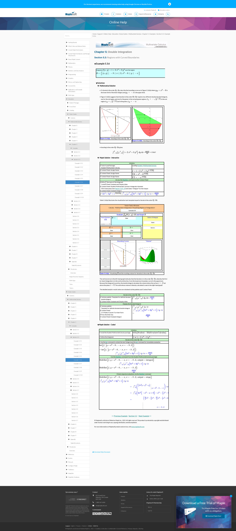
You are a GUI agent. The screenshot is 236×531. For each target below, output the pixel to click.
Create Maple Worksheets (75, 50)
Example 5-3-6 (79, 182)
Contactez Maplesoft (150, 10)
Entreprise (123, 511)
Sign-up (150, 507)
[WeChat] (110, 513)
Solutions (123, 500)
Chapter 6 (74, 246)
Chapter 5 (74, 144)
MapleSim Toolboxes (73, 477)
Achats (122, 503)
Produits (123, 496)
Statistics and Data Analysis (76, 70)
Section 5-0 (76, 216)
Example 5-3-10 (79, 197)
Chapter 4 (74, 140)
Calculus (73, 118)
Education (71, 99)
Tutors (71, 288)
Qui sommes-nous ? (71, 492)
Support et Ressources (126, 507)
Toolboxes (71, 469)
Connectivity (71, 86)
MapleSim (71, 473)
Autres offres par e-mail (156, 498)
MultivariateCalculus (76, 121)
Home (94, 34)
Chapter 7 (74, 250)
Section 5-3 (77, 159)
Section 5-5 (77, 205)
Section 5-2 (77, 155)
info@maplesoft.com (101, 505)
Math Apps (71, 95)
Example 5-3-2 (79, 167)
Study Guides (73, 114)
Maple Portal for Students (76, 276)
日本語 (90, 526)
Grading (71, 110)
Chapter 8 (74, 254)
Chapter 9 (74, 258)
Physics (70, 67)
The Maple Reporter (155, 495)
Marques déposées (133, 528)
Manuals (70, 462)
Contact (95, 492)
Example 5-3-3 (79, 171)
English (73, 526)
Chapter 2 (74, 133)
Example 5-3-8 (79, 190)
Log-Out (150, 510)
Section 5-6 (77, 208)
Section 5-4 (77, 201)
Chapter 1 (74, 129)
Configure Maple (72, 466)
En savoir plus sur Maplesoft (72, 515)
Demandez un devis (165, 10)
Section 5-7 (77, 212)
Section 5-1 (77, 152)
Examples (75, 148)
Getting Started (72, 42)
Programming (72, 74)
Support (100, 34)
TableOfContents (76, 265)
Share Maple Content (74, 59)
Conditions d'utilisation (101, 528)
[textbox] (113, 70)
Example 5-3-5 (79, 178)
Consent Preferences (122, 528)
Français (78, 526)
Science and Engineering (74, 82)
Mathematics (72, 63)
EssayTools (72, 106)
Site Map (141, 528)
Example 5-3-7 (79, 186)
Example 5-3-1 (79, 163)
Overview (73, 273)
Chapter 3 (74, 137)
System (70, 458)
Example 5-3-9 (79, 193)
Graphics (70, 78)
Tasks (71, 284)
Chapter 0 (74, 125)
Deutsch (84, 526)
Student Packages (74, 103)
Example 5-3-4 (79, 174)
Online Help (107, 34)
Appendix (74, 261)
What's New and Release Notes (77, 46)
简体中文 (95, 526)
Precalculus (74, 269)
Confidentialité (112, 528)
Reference (71, 454)
